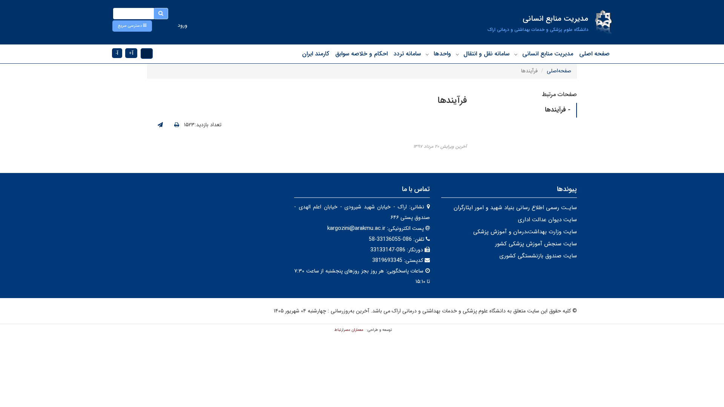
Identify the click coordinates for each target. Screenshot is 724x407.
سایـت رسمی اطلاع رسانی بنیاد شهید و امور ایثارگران (515, 207)
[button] (132, 26)
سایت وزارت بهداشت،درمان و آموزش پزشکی (525, 231)
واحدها (442, 53)
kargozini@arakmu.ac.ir (356, 228)
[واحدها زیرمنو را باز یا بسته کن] (427, 54)
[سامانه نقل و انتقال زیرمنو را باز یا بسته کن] (457, 54)
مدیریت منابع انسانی (547, 53)
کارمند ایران (315, 53)
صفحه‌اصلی (559, 71)
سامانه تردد (407, 53)
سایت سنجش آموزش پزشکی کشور (536, 243)
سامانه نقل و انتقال (486, 53)
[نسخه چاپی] (176, 125)
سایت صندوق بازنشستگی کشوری (538, 255)
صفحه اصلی (594, 53)
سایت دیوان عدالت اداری (547, 219)
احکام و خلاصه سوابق (361, 53)
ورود (182, 25)
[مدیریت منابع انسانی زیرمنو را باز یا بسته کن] (515, 54)
